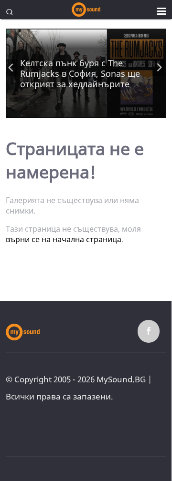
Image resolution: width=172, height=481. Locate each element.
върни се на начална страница (63, 239)
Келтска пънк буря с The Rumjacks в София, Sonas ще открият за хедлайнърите (80, 73)
